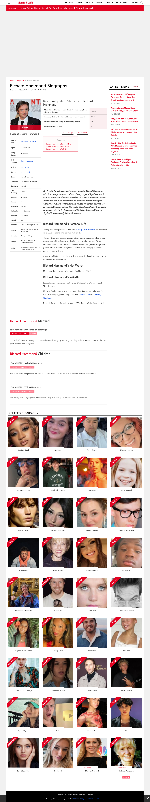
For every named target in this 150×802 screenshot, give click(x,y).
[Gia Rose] (58, 447)
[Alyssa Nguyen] (23, 728)
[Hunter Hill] (58, 607)
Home (12, 80)
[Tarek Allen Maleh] (58, 487)
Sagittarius (25, 167)
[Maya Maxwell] (126, 487)
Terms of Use (93, 799)
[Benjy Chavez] (92, 447)
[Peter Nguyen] (92, 487)
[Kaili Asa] (126, 648)
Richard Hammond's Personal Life (58, 144)
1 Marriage (68, 133)
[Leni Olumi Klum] (23, 768)
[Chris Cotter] (92, 728)
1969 (34, 141)
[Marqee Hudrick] (126, 447)
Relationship (121, 3)
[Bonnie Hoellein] (92, 527)
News (80, 3)
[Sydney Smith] (58, 648)
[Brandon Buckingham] (23, 607)
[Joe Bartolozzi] (58, 728)
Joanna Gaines (26, 8)
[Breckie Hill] (58, 768)
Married (99, 3)
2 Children (82, 133)
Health (110, 3)
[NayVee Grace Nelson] (23, 648)
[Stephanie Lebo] (92, 567)
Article (89, 3)
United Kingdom (27, 161)
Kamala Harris (66, 8)
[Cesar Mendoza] (23, 487)
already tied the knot (85, 229)
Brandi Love (41, 8)
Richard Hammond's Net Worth (57, 146)
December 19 (26, 141)
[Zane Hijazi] (92, 648)
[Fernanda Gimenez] (58, 688)
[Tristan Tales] (92, 688)
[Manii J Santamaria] (126, 527)
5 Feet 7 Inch (25, 172)
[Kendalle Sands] (23, 447)
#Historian (126, 777)
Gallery (134, 3)
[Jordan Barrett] (23, 527)
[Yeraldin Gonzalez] (58, 527)
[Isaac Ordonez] (126, 728)
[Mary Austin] (58, 567)
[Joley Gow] (92, 607)
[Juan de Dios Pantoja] (23, 688)
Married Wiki (25, 2)
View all (136, 86)
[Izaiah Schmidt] (126, 688)
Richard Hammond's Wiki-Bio (57, 149)
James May (84, 294)
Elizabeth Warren (83, 8)
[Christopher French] (126, 607)
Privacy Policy (78, 799)
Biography (70, 3)
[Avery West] (23, 567)
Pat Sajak (53, 8)
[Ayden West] (126, 567)
